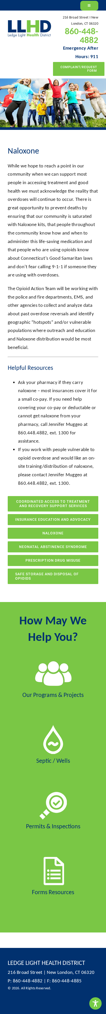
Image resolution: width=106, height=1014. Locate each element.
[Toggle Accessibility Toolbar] (95, 1003)
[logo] (29, 22)
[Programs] (53, 662)
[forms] (53, 859)
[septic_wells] (53, 727)
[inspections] (53, 793)
